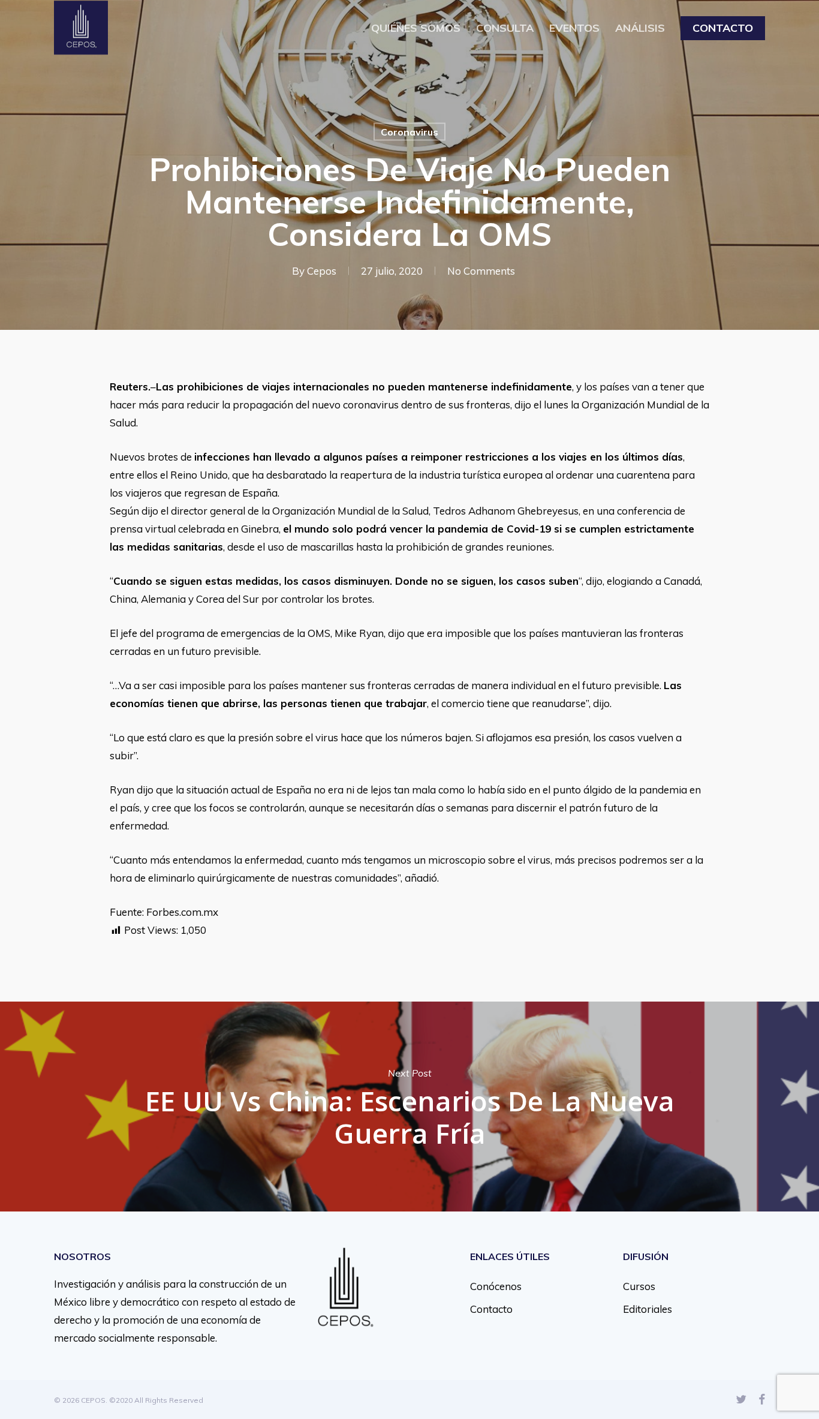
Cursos (639, 1286)
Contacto (491, 1309)
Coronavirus (409, 132)
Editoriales (647, 1309)
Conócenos (496, 1286)
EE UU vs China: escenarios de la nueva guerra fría (409, 1106)
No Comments (481, 270)
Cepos (321, 270)
